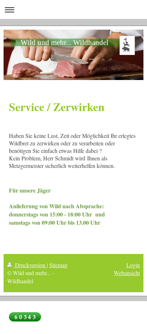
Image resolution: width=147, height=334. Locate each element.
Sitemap (58, 265)
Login (133, 265)
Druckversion (30, 265)
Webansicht (127, 272)
